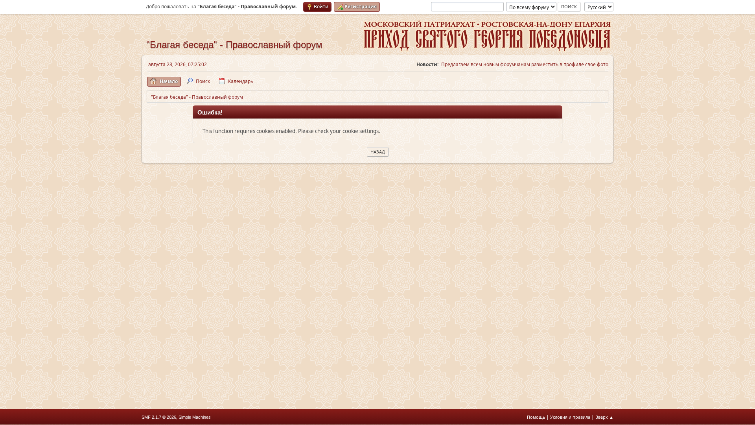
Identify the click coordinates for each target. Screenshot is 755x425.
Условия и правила (570, 417)
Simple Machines (195, 417)
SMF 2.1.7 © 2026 (159, 417)
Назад (377, 152)
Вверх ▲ (604, 417)
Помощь (536, 417)
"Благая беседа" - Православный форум (234, 44)
